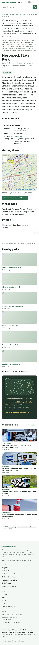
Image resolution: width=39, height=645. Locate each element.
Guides (28, 2)
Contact (4, 603)
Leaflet (19, 189)
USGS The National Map (29, 189)
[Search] (35, 7)
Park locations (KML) (9, 607)
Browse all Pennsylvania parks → (19, 413)
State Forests (6, 583)
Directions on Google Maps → (15, 198)
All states (5, 14)
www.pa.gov (18, 136)
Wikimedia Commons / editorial (26, 527)
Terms (9, 641)
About (4, 600)
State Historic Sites (8, 577)
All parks (5, 568)
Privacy (4, 641)
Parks (20, 2)
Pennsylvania (14, 14)
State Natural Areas (9, 586)
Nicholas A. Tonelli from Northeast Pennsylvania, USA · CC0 (19, 51)
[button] (19, 172)
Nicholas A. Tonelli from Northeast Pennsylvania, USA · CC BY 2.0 (20, 243)
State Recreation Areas (10, 574)
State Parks (24, 14)
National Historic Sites (9, 580)
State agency (12, 527)
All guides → (32, 425)
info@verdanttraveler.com (11, 622)
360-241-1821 (6, 620)
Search (4, 597)
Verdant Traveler (9, 2)
